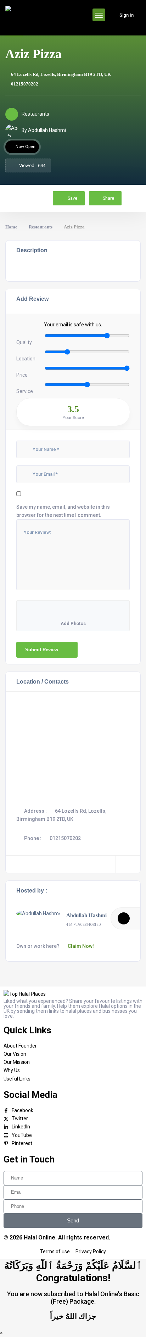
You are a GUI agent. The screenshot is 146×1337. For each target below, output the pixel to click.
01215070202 (24, 84)
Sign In (126, 15)
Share (108, 198)
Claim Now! (81, 946)
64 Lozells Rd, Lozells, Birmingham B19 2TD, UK (61, 74)
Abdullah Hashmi (86, 915)
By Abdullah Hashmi (44, 130)
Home (11, 227)
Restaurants (40, 227)
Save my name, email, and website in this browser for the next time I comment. (63, 511)
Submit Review (41, 649)
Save (72, 198)
